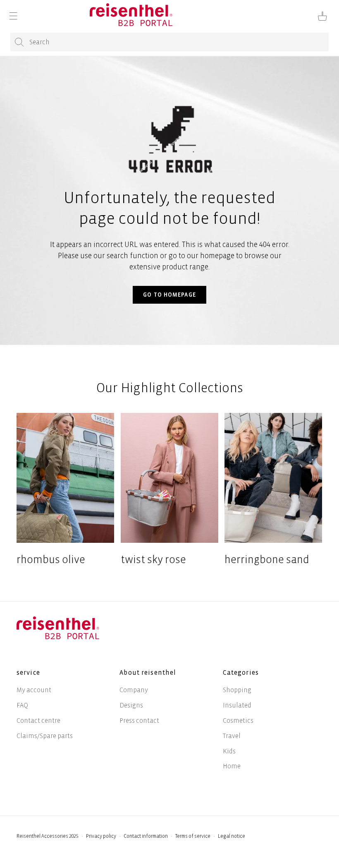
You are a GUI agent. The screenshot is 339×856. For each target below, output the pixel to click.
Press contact (139, 720)
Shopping (237, 689)
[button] (13, 16)
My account (34, 689)
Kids (229, 751)
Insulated (237, 705)
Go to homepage (169, 295)
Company (133, 689)
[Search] (19, 42)
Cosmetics (238, 720)
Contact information (146, 836)
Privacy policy (101, 836)
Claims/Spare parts (45, 735)
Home (232, 766)
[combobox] (169, 42)
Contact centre (38, 720)
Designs (131, 705)
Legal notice (231, 836)
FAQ (22, 705)
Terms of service (192, 836)
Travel (232, 735)
